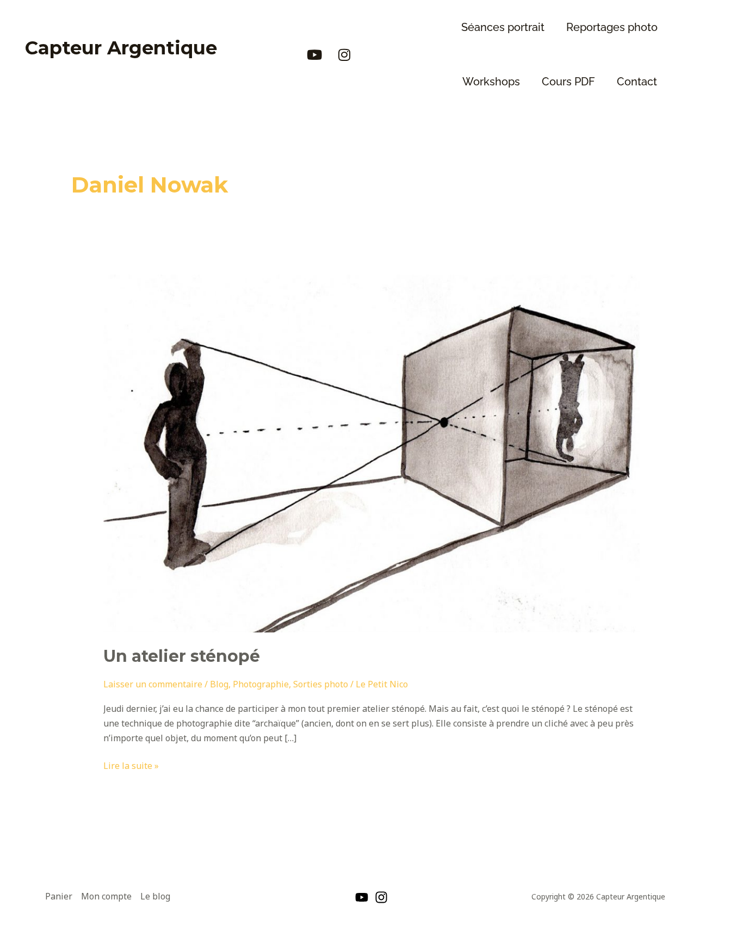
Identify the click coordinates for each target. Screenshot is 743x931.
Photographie (261, 684)
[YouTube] (361, 897)
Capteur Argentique (121, 47)
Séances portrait (502, 27)
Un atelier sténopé (181, 656)
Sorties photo (320, 684)
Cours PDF (568, 81)
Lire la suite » (131, 765)
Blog (219, 684)
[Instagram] (381, 897)
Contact (637, 81)
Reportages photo (612, 27)
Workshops (491, 81)
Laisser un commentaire (152, 684)
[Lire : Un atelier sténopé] (371, 453)
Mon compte (106, 896)
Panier (58, 896)
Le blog (155, 896)
